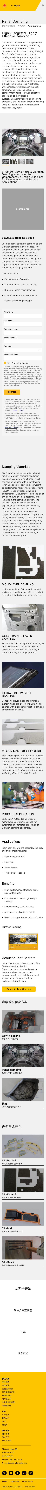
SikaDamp (15, 99)
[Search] (43, 5)
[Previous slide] (37, 140)
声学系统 (21, 26)
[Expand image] (38, 150)
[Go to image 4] (29, 161)
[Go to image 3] (21, 161)
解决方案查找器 (8, 26)
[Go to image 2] (13, 161)
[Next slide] (43, 140)
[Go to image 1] (5, 161)
